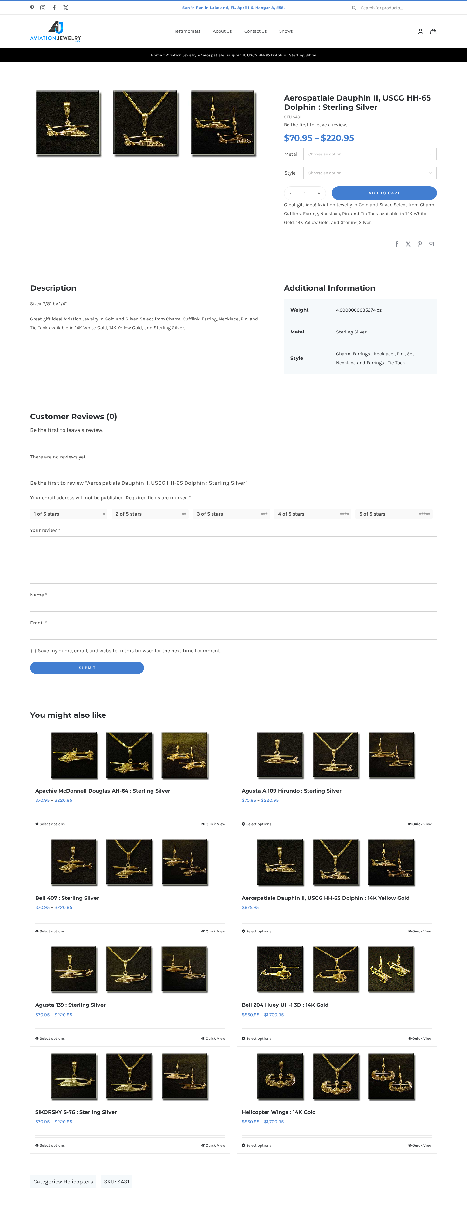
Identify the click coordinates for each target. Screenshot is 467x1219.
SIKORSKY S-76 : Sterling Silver (76, 1112)
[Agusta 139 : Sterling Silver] (130, 970)
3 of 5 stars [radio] (210, 514)
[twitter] (65, 7)
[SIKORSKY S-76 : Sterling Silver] (130, 1077)
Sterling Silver (351, 332)
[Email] (431, 244)
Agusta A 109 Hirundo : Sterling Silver (292, 791)
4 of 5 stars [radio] (291, 514)
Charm (343, 354)
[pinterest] (32, 7)
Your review (45, 530)
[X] (408, 244)
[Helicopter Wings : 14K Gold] (337, 1077)
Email (38, 623)
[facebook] (54, 7)
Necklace (384, 354)
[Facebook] (397, 244)
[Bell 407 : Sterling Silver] (130, 863)
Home (156, 55)
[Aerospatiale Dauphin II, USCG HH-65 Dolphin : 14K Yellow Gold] (337, 863)
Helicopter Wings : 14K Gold (279, 1112)
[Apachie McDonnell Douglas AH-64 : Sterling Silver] (130, 756)
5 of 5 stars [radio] (372, 514)
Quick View (215, 824)
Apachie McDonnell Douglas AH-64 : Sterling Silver (102, 791)
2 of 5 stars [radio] (128, 514)
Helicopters (78, 1181)
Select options (52, 824)
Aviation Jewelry (181, 55)
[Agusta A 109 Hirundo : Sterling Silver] (337, 756)
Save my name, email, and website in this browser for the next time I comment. (129, 651)
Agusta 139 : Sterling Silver (70, 1005)
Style (289, 173)
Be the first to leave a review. (315, 125)
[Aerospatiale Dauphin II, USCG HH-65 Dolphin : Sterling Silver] (147, 124)
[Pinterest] (419, 244)
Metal (290, 154)
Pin (401, 354)
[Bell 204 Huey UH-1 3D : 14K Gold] (337, 970)
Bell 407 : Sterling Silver (67, 898)
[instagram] (42, 7)
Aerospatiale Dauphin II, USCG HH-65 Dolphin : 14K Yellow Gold (325, 898)
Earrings (362, 354)
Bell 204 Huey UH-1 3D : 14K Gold (285, 1005)
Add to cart (384, 193)
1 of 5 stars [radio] (46, 514)
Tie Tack (396, 363)
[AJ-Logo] (55, 23)
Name (38, 595)
